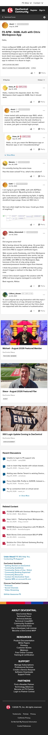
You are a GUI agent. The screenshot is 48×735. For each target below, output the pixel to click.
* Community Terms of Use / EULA (18, 570)
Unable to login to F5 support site (21, 458)
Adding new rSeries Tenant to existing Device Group (25, 473)
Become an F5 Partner (24, 689)
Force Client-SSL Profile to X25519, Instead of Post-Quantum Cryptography (25, 481)
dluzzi (11, 24)
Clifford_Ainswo (15, 294)
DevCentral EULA (24, 626)
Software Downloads (24, 672)
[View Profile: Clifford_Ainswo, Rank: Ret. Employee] (5, 294)
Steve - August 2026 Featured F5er (20, 392)
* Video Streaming (11, 590)
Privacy (33, 714)
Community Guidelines (24, 623)
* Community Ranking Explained (17, 572)
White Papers (24, 643)
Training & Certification (24, 655)
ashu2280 (22, 460)
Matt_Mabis (22, 514)
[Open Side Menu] (3, 10)
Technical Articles (24, 619)
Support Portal (24, 674)
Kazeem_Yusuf (24, 468)
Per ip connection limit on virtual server (23, 489)
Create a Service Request (24, 670)
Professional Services (24, 667)
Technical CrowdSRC (24, 621)
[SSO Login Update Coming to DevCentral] (24, 418)
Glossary (24, 645)
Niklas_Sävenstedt (16, 232)
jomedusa (22, 476)
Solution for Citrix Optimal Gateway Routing (25, 542)
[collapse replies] (24, 84)
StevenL (12, 162)
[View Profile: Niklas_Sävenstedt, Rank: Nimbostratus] (5, 233)
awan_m (21, 491)
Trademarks (17, 714)
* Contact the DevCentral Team (16, 577)
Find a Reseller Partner (24, 684)
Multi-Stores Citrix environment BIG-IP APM (24, 535)
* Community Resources (13, 574)
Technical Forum (10, 17)
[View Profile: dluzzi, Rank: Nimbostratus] (5, 25)
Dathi (11, 184)
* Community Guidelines (14, 568)
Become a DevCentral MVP (24, 631)
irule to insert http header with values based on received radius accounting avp (25, 466)
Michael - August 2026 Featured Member (22, 349)
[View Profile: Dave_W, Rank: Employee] (5, 87)
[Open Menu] (44, 17)
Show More (11, 155)
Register (33, 10)
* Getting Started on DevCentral (17, 565)
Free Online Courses (24, 652)
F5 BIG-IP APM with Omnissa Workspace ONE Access (25, 512)
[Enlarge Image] (24, 218)
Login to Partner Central (24, 691)
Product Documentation (24, 640)
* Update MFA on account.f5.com (17, 579)
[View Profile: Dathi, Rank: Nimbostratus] (5, 184)
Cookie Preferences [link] (24, 726)
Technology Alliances (24, 687)
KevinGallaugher (24, 529)
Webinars (24, 650)
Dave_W (12, 87)
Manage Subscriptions (24, 665)
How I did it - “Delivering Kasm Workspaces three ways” (25, 519)
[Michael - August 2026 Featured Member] (24, 332)
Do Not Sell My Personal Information (24, 722)
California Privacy (24, 718)
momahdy (21, 537)
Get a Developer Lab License (24, 628)
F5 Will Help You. (17, 557)
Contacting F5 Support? (14, 559)
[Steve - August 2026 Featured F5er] (24, 375)
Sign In (42, 10)
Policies (25, 714)
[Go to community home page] (18, 10)
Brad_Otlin (21, 545)
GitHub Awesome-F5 (12, 594)
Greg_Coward (23, 522)
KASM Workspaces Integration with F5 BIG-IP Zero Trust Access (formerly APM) (25, 527)
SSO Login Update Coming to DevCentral (22, 435)
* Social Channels (11, 588)
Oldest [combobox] (41, 80)
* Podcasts (8, 585)
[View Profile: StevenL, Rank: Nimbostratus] (5, 163)
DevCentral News (9, 352)
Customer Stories (24, 648)
